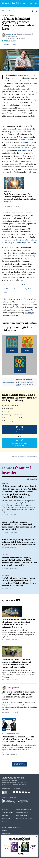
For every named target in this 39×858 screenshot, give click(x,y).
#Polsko (6, 289)
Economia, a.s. (15, 780)
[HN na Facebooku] (17, 792)
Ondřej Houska (13, 688)
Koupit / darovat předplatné (11, 827)
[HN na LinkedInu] (23, 792)
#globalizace (29, 289)
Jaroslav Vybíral (11, 34)
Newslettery (6, 833)
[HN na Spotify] (26, 792)
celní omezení (25, 142)
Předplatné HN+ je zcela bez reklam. (27, 456)
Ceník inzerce (6, 822)
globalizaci (6, 92)
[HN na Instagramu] (20, 792)
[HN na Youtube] (29, 792)
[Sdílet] (33, 11)
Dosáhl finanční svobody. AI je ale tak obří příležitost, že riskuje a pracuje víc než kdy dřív (18, 739)
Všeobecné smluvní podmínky (25, 819)
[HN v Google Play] (9, 801)
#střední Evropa (17, 289)
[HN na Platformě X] (14, 792)
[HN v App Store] (23, 801)
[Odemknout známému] (36, 11)
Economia (5, 815)
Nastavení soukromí (22, 815)
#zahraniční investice (11, 285)
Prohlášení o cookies (22, 812)
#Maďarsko (24, 285)
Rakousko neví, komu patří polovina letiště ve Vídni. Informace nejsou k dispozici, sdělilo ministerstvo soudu (19, 542)
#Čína (5, 292)
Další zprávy (19, 764)
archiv (33, 68)
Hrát (12, 350)
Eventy (4, 830)
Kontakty (5, 809)
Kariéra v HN (6, 819)
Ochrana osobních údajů (23, 809)
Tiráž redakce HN (7, 812)
